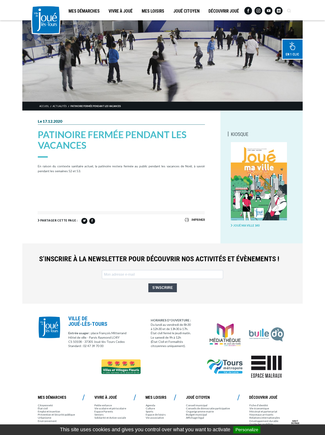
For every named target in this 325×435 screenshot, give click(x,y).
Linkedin (279, 9)
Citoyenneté (45, 405)
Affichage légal (195, 417)
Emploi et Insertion (49, 411)
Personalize (246, 429)
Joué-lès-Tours (45, 19)
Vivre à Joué (121, 11)
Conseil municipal (196, 405)
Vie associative (155, 417)
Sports (149, 411)
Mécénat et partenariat (263, 411)
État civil (43, 408)
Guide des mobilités (261, 424)
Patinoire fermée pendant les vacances (96, 106)
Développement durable (263, 421)
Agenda (150, 405)
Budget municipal (196, 414)
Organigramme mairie (200, 411)
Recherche (289, 9)
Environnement (47, 421)
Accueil (44, 106)
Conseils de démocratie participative (208, 408)
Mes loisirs (153, 11)
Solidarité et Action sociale (110, 417)
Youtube (268, 9)
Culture (150, 408)
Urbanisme (44, 417)
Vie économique (259, 408)
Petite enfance (103, 405)
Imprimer (198, 219)
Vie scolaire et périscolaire (110, 408)
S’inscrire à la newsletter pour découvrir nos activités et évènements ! (159, 259)
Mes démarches (84, 11)
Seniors (98, 414)
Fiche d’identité (258, 405)
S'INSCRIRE (162, 288)
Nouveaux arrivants (261, 414)
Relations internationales (264, 417)
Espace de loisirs (156, 414)
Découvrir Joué (223, 11)
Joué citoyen (186, 11)
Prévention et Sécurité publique (56, 414)
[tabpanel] (162, 61)
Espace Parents (103, 411)
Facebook (248, 9)
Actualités (60, 106)
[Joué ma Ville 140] (259, 181)
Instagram (258, 9)
